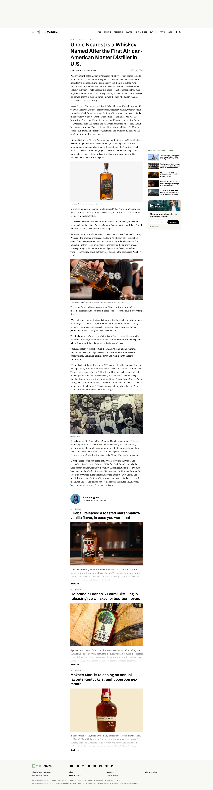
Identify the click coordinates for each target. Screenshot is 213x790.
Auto (170, 32)
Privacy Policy (154, 227)
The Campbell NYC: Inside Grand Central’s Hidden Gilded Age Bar (169, 175)
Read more (74, 584)
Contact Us (110, 772)
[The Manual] (47, 32)
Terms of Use (88, 780)
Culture (129, 32)
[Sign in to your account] (176, 32)
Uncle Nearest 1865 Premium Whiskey (118, 209)
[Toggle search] (179, 32)
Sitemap (117, 780)
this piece (103, 252)
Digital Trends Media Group (40, 780)
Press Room (109, 780)
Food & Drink (118, 32)
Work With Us (62, 780)
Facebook (88, 302)
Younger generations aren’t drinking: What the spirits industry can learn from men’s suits (170, 158)
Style (99, 32)
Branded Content (112, 775)
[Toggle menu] (33, 32)
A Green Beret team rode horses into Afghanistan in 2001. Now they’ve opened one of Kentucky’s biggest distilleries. (169, 194)
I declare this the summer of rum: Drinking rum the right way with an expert (170, 184)
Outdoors (153, 32)
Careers (53, 780)
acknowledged (84, 109)
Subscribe (173, 222)
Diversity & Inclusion (75, 780)
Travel (162, 32)
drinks (86, 468)
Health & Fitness (141, 32)
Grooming (107, 32)
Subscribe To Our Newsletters (41, 772)
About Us (72, 772)
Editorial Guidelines (151, 772)
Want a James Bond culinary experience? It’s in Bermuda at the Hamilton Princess (170, 166)
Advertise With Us (75, 775)
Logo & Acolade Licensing (40, 775)
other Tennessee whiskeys (116, 310)
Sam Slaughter (77, 70)
